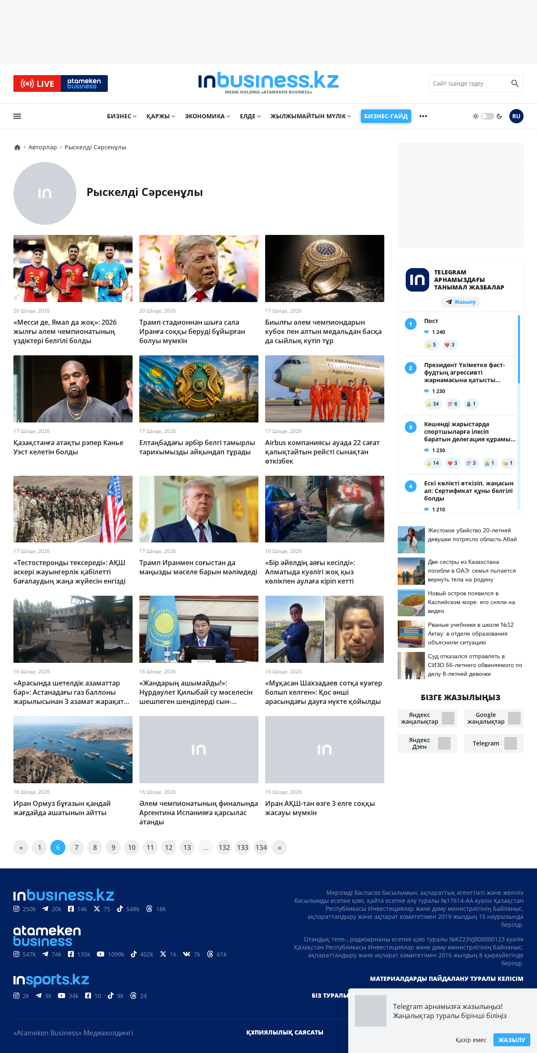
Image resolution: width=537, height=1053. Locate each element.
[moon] (499, 116)
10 (132, 847)
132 (224, 847)
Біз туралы (330, 995)
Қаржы (158, 116)
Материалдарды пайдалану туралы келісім (447, 979)
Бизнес (119, 116)
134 (261, 847)
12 (168, 847)
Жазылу (511, 1040)
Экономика (205, 116)
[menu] (17, 116)
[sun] (475, 116)
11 (150, 847)
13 (187, 847)
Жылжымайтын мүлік (308, 116)
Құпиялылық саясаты (284, 1032)
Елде (247, 116)
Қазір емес (471, 1040)
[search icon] (515, 83)
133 (242, 847)
